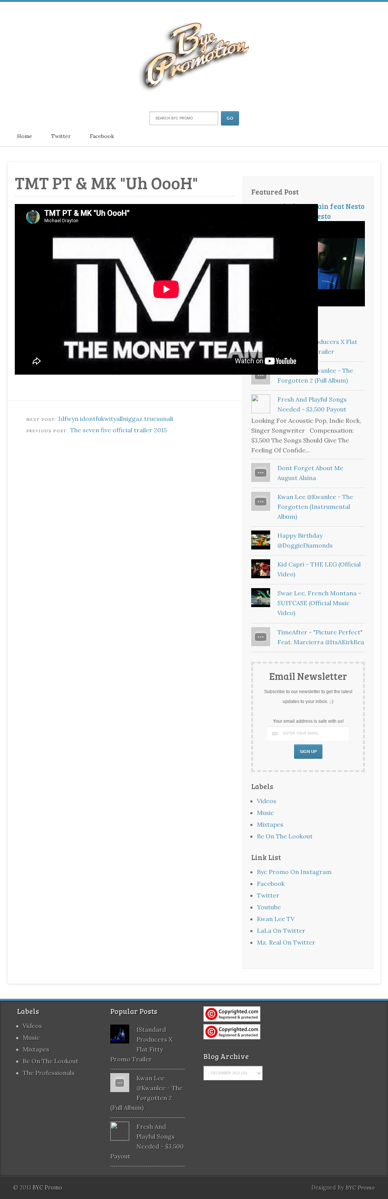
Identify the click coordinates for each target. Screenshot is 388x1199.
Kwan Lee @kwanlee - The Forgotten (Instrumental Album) (315, 506)
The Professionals (49, 1073)
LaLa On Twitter (281, 930)
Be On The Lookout (285, 836)
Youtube (269, 907)
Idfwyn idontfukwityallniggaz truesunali (115, 418)
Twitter (61, 136)
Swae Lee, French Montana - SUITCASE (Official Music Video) (319, 603)
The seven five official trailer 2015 (118, 430)
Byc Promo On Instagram (294, 872)
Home (24, 136)
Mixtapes (270, 824)
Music (265, 812)
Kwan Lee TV (275, 919)
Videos (266, 801)
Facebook (102, 136)
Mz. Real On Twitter (286, 942)
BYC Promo (360, 1187)
